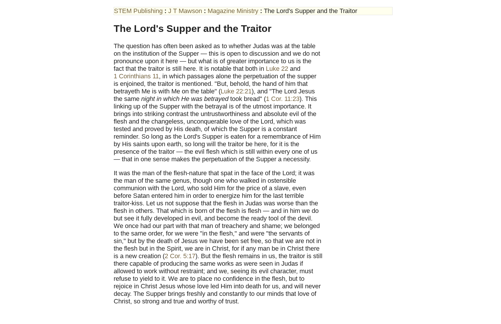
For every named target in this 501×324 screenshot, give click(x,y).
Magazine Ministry (233, 11)
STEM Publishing (138, 11)
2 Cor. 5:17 (180, 256)
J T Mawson (185, 11)
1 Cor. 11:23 (282, 98)
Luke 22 (277, 68)
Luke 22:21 (236, 91)
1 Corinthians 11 (136, 76)
